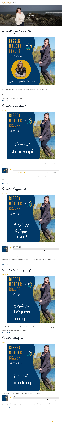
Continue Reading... (6, 100)
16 (47, 413)
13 (39, 413)
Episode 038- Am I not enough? (14, 106)
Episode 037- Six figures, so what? (14, 189)
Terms (38, 422)
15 (44, 413)
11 (35, 413)
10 (32, 413)
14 (42, 413)
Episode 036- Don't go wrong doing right (16, 270)
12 (37, 413)
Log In (14, 2)
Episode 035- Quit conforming (12, 338)
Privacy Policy (32, 422)
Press (42, 422)
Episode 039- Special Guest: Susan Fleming (17, 32)
